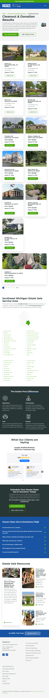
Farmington (7, 352)
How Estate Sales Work (8, 668)
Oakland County (8, 360)
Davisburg (7, 350)
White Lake (30, 378)
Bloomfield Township (10, 341)
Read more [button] (11, 476)
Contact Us (28, 660)
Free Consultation (28, 34)
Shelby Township (8, 376)
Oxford (6, 366)
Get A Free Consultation (32, 643)
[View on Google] (9, 467)
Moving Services (30, 655)
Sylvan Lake (30, 362)
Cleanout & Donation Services (33, 653)
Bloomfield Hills (8, 339)
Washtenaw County (32, 370)
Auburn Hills (7, 331)
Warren (29, 368)
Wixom (29, 380)
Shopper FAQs (6, 678)
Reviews (4, 681)
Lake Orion (30, 342)
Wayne (29, 374)
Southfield (7, 380)
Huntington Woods (32, 339)
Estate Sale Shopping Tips (9, 673)
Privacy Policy (34, 691)
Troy (28, 364)
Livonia (29, 346)
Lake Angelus (31, 341)
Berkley (6, 333)
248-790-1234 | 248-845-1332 (9, 644)
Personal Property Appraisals (33, 650)
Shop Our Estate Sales (31, 648)
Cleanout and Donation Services (17, 13)
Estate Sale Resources (8, 666)
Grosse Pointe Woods (33, 337)
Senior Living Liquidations (32, 657)
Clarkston (6, 342)
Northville (29, 352)
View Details (9, 145)
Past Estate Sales (30, 645)
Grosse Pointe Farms (33, 333)
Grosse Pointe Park (32, 335)
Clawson (6, 345)
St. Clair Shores (31, 360)
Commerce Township (10, 348)
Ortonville (6, 364)
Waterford (30, 372)
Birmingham (7, 337)
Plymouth (6, 368)
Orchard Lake (8, 362)
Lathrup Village (31, 345)
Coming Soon (9, 75)
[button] (7, 472)
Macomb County (31, 348)
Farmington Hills (8, 354)
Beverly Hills (7, 335)
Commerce (7, 346)
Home (4, 13)
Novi (28, 354)
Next (17, 287)
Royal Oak (7, 374)
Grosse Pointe (31, 331)
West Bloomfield (31, 376)
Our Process (5, 671)
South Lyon (7, 378)
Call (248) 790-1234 (11, 34)
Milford (29, 350)
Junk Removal (6, 683)
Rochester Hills (8, 372)
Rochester (7, 370)
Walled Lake (30, 366)
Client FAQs (5, 676)
